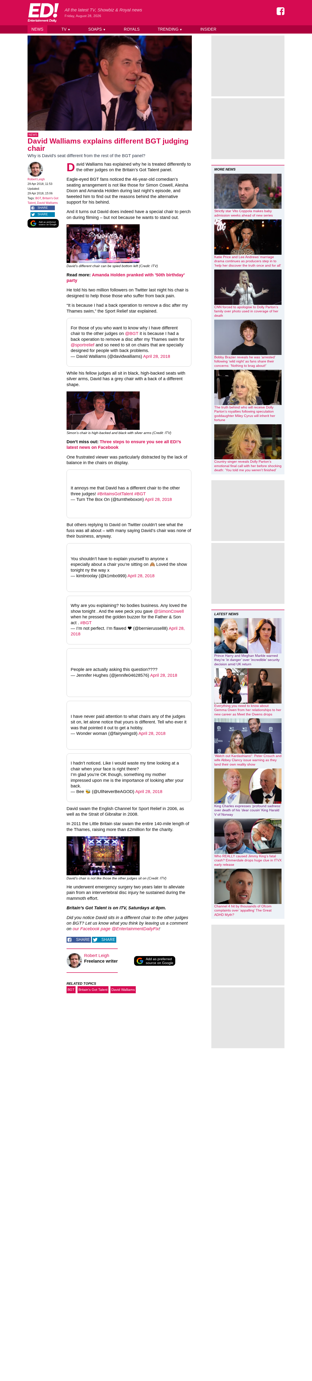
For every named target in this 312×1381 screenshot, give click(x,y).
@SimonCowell (169, 611)
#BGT (140, 493)
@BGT (131, 333)
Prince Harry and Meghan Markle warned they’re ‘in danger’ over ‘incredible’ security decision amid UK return (247, 660)
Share (43, 207)
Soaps (97, 29)
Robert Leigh (36, 179)
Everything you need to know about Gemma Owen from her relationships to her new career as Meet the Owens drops (247, 710)
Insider (208, 29)
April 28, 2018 (156, 356)
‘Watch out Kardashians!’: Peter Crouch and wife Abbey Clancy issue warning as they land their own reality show (248, 760)
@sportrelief (82, 345)
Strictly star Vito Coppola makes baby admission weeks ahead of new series (243, 213)
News (37, 29)
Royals (132, 29)
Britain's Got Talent (92, 990)
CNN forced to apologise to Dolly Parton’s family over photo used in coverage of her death (246, 311)
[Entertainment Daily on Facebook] (280, 11)
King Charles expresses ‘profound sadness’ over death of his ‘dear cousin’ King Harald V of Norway (247, 810)
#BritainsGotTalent (115, 493)
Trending (170, 29)
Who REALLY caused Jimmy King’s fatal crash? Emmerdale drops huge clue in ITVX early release (248, 860)
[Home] (43, 12)
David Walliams (47, 203)
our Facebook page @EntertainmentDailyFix (115, 928)
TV (65, 29)
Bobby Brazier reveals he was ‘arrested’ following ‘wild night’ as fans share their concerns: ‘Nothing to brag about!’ (244, 361)
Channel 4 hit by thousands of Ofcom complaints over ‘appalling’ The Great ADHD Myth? (243, 910)
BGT (38, 198)
